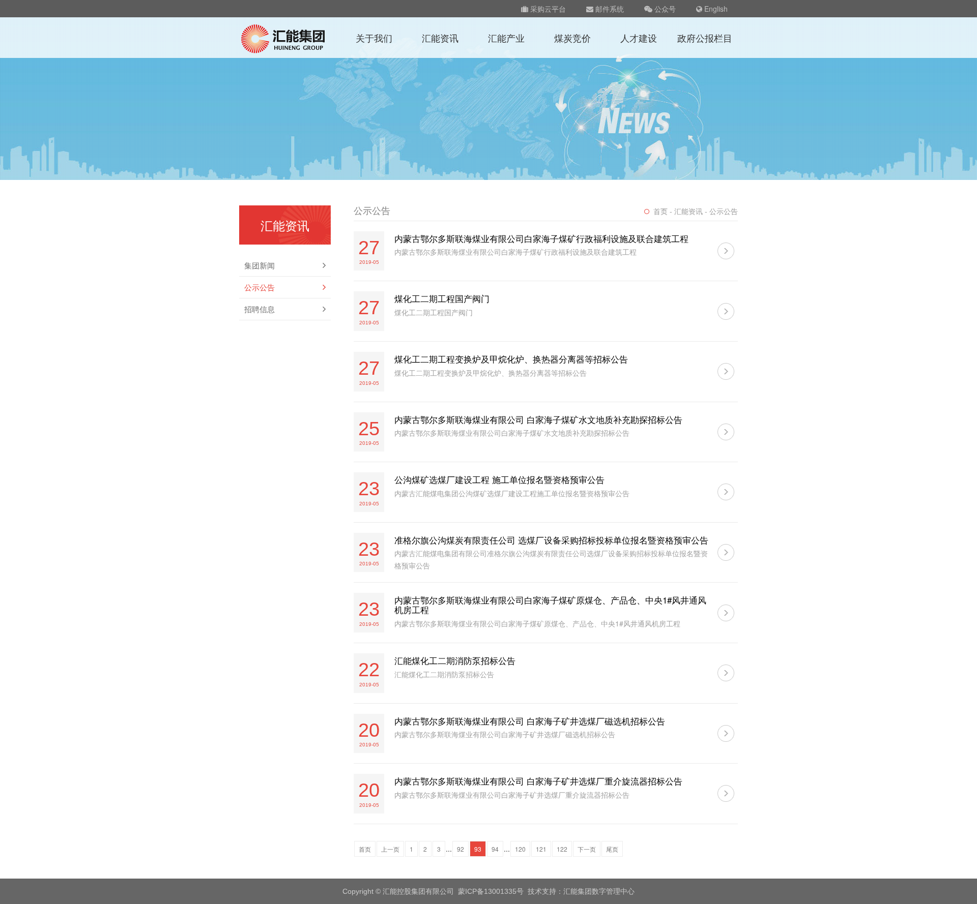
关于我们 (374, 37)
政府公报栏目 (704, 37)
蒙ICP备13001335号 (491, 891)
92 (460, 849)
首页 (365, 849)
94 (495, 849)
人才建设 (638, 37)
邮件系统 (608, 9)
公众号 (664, 9)
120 (520, 849)
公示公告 (259, 287)
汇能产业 (506, 37)
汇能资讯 (440, 37)
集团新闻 (259, 265)
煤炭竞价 (572, 37)
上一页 (390, 849)
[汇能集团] (283, 37)
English (715, 9)
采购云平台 (547, 9)
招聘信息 (259, 309)
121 (541, 849)
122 (562, 849)
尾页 (612, 849)
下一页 (587, 849)
